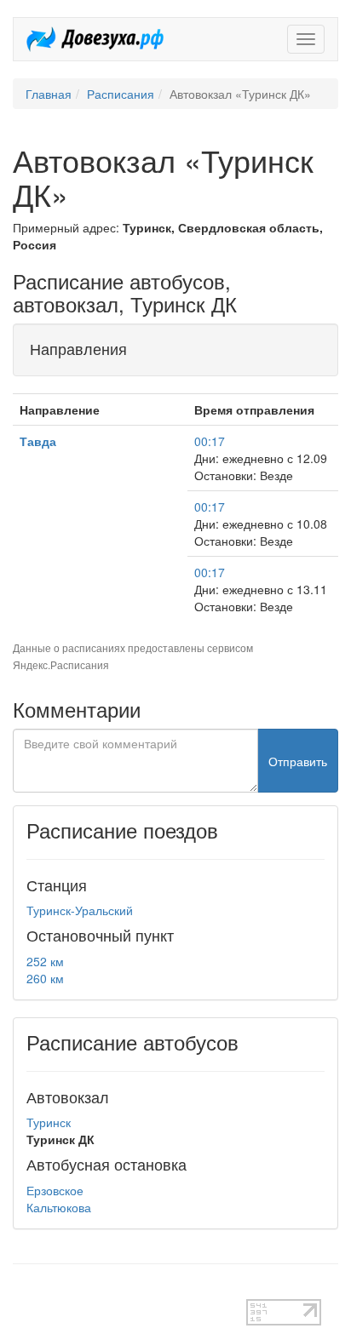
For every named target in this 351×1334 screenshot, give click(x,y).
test (22, 1290)
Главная (49, 93)
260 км (45, 978)
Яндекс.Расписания (61, 664)
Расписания (120, 93)
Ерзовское (54, 1190)
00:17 (209, 440)
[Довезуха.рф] (95, 39)
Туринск (48, 1122)
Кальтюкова (58, 1207)
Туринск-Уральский (79, 910)
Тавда (38, 440)
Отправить (297, 761)
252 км (45, 961)
